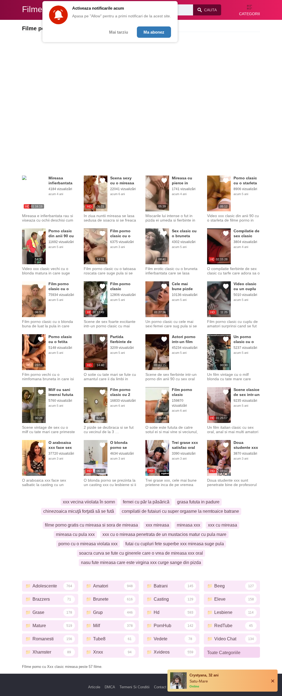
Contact (160, 687)
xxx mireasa (157, 525)
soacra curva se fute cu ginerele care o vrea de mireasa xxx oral (141, 553)
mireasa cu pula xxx (75, 534)
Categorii (249, 14)
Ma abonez (153, 32)
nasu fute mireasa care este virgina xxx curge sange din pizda (141, 562)
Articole (94, 687)
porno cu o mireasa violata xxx (88, 543)
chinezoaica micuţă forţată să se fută (78, 511)
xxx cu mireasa (222, 525)
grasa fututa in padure (198, 502)
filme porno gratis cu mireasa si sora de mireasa (91, 525)
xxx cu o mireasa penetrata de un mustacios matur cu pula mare (164, 534)
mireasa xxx (188, 525)
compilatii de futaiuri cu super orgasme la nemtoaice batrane (180, 511)
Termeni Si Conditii (135, 687)
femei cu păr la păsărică (146, 502)
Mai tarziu (118, 32)
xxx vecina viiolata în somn (89, 502)
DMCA (110, 687)
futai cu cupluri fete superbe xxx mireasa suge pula (174, 543)
